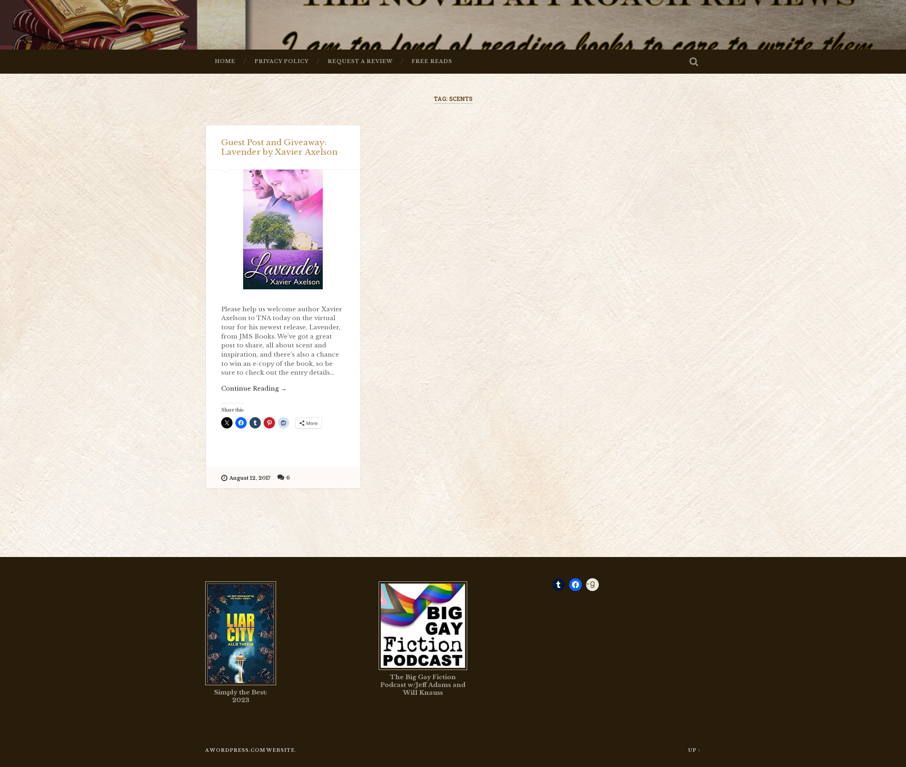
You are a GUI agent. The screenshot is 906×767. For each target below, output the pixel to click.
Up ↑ (694, 750)
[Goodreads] (592, 584)
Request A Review (360, 61)
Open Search (694, 62)
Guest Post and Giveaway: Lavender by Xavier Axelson (279, 147)
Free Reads (432, 61)
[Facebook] (575, 584)
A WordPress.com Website (250, 750)
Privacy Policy (281, 61)
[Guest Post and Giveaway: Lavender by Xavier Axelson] (283, 229)
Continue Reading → (254, 388)
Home (225, 61)
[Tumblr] (558, 584)
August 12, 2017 (249, 478)
